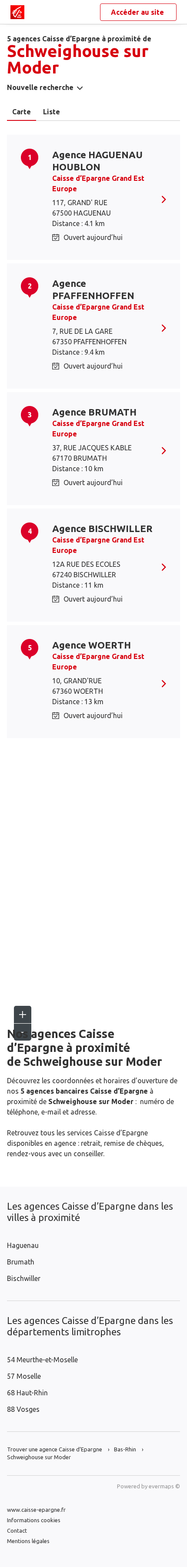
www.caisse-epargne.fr (36, 1510)
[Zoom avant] (22, 1014)
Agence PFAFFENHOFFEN (93, 289)
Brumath (20, 1262)
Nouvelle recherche (40, 87)
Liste (51, 112)
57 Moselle (24, 1376)
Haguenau (23, 1245)
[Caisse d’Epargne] (17, 12)
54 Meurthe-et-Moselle (42, 1360)
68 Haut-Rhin (27, 1393)
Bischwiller (23, 1278)
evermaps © (164, 1486)
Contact (17, 1530)
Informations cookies (33, 1520)
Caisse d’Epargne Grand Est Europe (98, 183)
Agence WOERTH (91, 644)
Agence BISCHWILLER (102, 528)
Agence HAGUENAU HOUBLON (97, 160)
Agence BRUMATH (94, 411)
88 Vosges (23, 1409)
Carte (21, 112)
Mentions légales (28, 1541)
